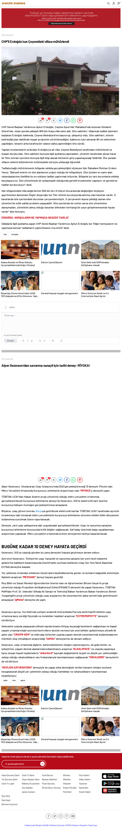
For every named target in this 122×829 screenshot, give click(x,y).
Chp (5, 234)
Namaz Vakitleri (49, 779)
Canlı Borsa (47, 775)
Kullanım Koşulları (79, 825)
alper (5, 680)
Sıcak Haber (85, 791)
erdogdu (14, 234)
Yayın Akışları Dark (31, 779)
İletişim (39, 825)
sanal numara (28, 791)
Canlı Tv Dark (28, 775)
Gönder (10, 340)
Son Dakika (27, 787)
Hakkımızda (30, 825)
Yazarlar (83, 783)
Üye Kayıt (6, 800)
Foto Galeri (84, 775)
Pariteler (67, 791)
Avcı (14, 680)
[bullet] (44, 340)
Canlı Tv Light (7, 783)
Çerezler (61, 825)
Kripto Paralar (70, 787)
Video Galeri (84, 779)
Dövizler (67, 779)
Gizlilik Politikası (50, 825)
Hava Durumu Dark (10, 775)
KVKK (68, 825)
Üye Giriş (5, 796)
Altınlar (66, 775)
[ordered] (40, 340)
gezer (23, 680)
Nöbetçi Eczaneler (31, 783)
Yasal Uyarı (92, 825)
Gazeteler (84, 787)
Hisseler (67, 783)
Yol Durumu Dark (9, 779)
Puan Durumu (48, 783)
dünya (39, 511)
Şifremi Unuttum (9, 804)
